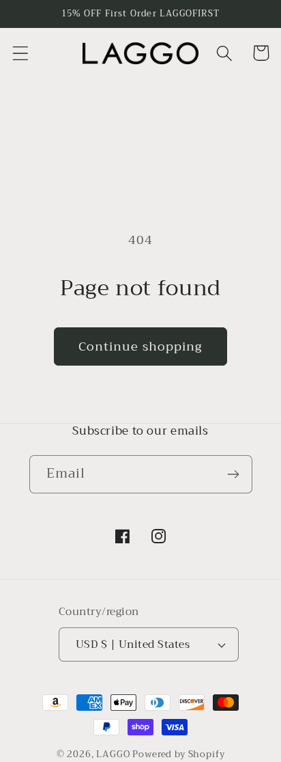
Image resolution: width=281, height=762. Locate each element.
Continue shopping (140, 346)
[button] (21, 53)
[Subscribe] (234, 474)
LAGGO (113, 754)
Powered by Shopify (178, 754)
